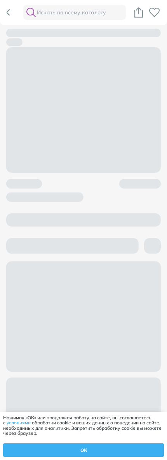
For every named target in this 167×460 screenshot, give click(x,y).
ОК (83, 450)
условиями (19, 423)
